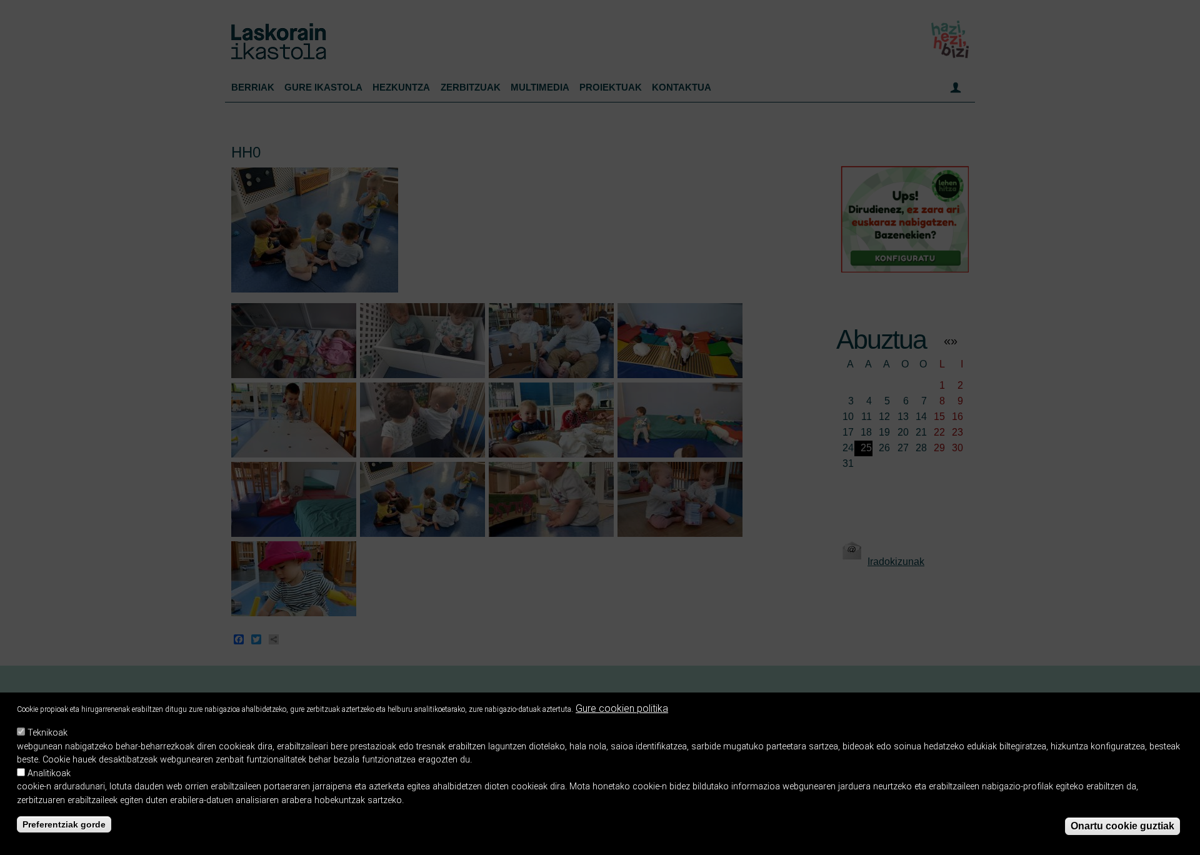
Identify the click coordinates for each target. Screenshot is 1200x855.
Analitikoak (49, 773)
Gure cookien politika (622, 708)
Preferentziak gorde (64, 824)
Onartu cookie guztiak (1122, 826)
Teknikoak (48, 733)
